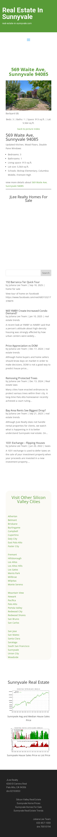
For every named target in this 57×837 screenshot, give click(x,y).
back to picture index (28, 128)
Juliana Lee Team (18, 285)
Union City (13, 653)
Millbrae (12, 576)
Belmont (12, 520)
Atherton (12, 516)
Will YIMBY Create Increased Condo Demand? (26, 312)
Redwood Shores (17, 615)
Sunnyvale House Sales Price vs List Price (28, 755)
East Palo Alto (15, 542)
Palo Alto (12, 604)
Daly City (12, 538)
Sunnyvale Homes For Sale (28, 807)
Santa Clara (14, 638)
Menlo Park (14, 573)
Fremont (12, 554)
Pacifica (12, 600)
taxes (48, 445)
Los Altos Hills (15, 565)
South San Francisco (18, 646)
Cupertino (13, 534)
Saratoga (12, 642)
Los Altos (12, 562)
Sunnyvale (13, 649)
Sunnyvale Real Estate (28, 682)
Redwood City (15, 611)
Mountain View (16, 592)
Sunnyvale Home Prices (28, 803)
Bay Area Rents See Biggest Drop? (26, 410)
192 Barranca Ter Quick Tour (23, 282)
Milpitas (12, 580)
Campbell (13, 531)
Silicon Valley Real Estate (28, 799)
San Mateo (13, 634)
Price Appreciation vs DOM (22, 345)
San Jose (12, 631)
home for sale (13, 288)
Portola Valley (15, 607)
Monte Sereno (15, 584)
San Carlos (13, 622)
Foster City (13, 546)
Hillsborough (15, 558)
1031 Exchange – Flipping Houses (25, 443)
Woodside (13, 657)
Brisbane (12, 523)
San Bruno (13, 618)
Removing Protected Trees (21, 378)
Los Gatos (13, 569)
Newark (12, 596)
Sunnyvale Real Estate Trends (28, 810)
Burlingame (14, 527)
